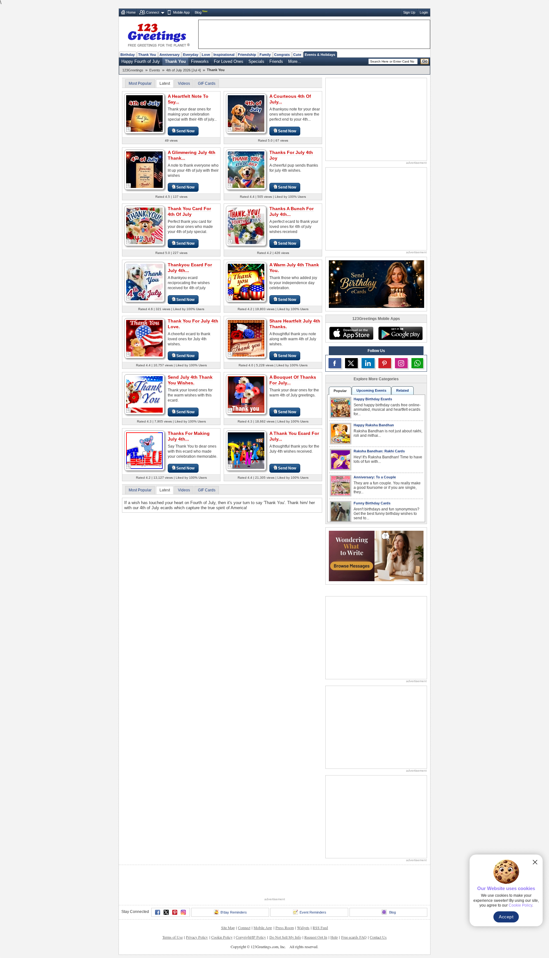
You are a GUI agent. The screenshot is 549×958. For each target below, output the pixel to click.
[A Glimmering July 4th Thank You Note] (144, 169)
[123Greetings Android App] (400, 333)
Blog (198, 12)
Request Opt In (315, 937)
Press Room (284, 927)
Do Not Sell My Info (285, 937)
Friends (276, 61)
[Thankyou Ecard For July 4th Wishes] (144, 281)
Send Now (185, 131)
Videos (184, 83)
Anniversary (169, 55)
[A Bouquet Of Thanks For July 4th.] (246, 394)
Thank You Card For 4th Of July (189, 211)
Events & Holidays (320, 55)
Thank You (147, 55)
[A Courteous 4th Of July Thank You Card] (246, 113)
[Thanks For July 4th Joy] (246, 169)
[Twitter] (166, 912)
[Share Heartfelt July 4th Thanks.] (246, 338)
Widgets (303, 927)
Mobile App (181, 12)
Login (424, 12)
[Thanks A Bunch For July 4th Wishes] (246, 225)
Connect (152, 12)
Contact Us (378, 937)
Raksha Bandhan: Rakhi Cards (379, 451)
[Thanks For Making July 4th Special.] (144, 450)
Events (154, 70)
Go (424, 61)
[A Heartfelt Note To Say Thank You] (144, 113)
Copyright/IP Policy (251, 937)
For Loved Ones (228, 61)
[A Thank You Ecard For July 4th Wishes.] (246, 450)
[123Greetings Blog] (376, 555)
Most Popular (140, 83)
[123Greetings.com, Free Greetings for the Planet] (158, 34)
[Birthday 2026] (376, 283)
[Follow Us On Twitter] (351, 363)
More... (294, 61)
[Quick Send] (128, 129)
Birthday (127, 55)
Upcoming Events (371, 390)
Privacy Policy (197, 937)
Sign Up (409, 12)
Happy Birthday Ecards (373, 399)
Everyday (190, 55)
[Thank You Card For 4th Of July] (144, 225)
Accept (506, 916)
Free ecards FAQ (354, 937)
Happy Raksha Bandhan (374, 425)
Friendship (247, 55)
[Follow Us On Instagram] (401, 363)
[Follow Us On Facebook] (335, 363)
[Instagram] (183, 912)
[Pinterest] (174, 912)
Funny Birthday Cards (372, 503)
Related (402, 390)
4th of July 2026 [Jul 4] (183, 70)
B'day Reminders (233, 912)
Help (334, 937)
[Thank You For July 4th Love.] (144, 338)
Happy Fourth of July (140, 61)
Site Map (228, 927)
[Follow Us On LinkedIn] (368, 363)
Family (265, 55)
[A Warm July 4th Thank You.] (246, 281)
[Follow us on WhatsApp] (417, 363)
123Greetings (132, 70)
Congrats (282, 55)
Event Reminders (313, 912)
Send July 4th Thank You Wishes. (190, 380)
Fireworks (200, 61)
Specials (256, 61)
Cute (297, 55)
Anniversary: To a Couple (375, 477)
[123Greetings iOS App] (351, 333)
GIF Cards (206, 83)
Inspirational (224, 55)
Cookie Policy (222, 937)
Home (131, 12)
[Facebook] (157, 912)
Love (206, 55)
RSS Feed (320, 927)
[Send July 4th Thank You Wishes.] (144, 394)
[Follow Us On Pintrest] (384, 363)
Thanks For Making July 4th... (189, 436)
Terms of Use (172, 937)
